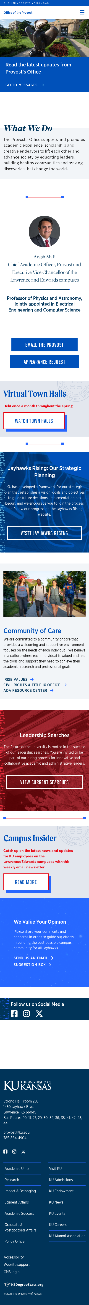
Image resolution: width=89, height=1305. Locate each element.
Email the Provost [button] (44, 345)
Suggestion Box (30, 964)
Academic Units (17, 1168)
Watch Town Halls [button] (34, 421)
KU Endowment (61, 1191)
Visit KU (55, 1168)
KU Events (57, 1213)
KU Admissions (61, 1179)
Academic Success (19, 1213)
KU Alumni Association (67, 1236)
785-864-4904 (14, 1137)
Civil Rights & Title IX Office (32, 685)
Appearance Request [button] (44, 362)
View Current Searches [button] (44, 782)
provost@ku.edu (16, 1132)
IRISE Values (16, 679)
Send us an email (31, 958)
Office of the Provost (18, 13)
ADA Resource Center (25, 690)
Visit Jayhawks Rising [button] (44, 533)
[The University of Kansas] (27, 1089)
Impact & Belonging (20, 1191)
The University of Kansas (27, 1294)
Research (12, 1179)
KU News (56, 1202)
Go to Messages (22, 85)
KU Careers (58, 1224)
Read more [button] (26, 882)
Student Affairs (17, 1202)
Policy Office (14, 1241)
